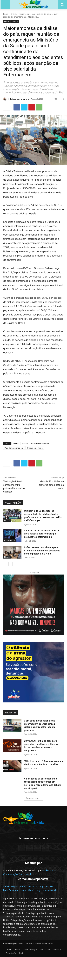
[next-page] (10, 564)
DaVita (16, 443)
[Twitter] (24, 107)
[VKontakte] (45, 848)
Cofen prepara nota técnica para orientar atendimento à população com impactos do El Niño (42, 550)
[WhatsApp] (39, 107)
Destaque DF (9, 540)
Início (5, 14)
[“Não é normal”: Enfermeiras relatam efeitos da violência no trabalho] (12, 766)
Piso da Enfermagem (14, 448)
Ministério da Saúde (40, 443)
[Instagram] (37, 848)
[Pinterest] (31, 107)
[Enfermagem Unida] (5, 99)
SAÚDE (15, 21)
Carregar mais (32, 798)
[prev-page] (5, 564)
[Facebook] (16, 107)
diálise (25, 443)
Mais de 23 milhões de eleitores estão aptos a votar (51, 485)
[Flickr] (29, 848)
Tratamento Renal (35, 448)
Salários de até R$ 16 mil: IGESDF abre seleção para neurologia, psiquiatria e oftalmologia (41, 533)
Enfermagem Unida (19, 99)
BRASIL (14, 14)
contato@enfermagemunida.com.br (38, 890)
